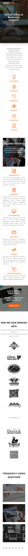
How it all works (14, 532)
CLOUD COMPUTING (14, 215)
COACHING (14, 254)
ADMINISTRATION (14, 175)
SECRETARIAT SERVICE (14, 273)
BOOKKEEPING (14, 194)
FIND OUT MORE (14, 305)
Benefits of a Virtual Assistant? (14, 513)
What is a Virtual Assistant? (14, 492)
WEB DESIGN (14, 237)
